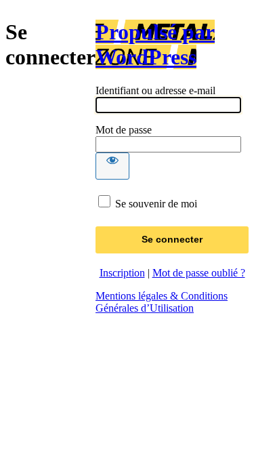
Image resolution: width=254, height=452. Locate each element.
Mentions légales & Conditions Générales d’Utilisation (162, 302)
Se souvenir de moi (156, 203)
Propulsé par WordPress (155, 44)
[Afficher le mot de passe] (112, 166)
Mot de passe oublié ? (198, 273)
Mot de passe (124, 130)
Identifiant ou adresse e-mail (155, 90)
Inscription (122, 273)
